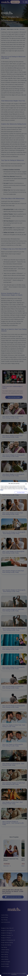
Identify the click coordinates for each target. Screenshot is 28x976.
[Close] (26, 483)
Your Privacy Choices (21, 492)
